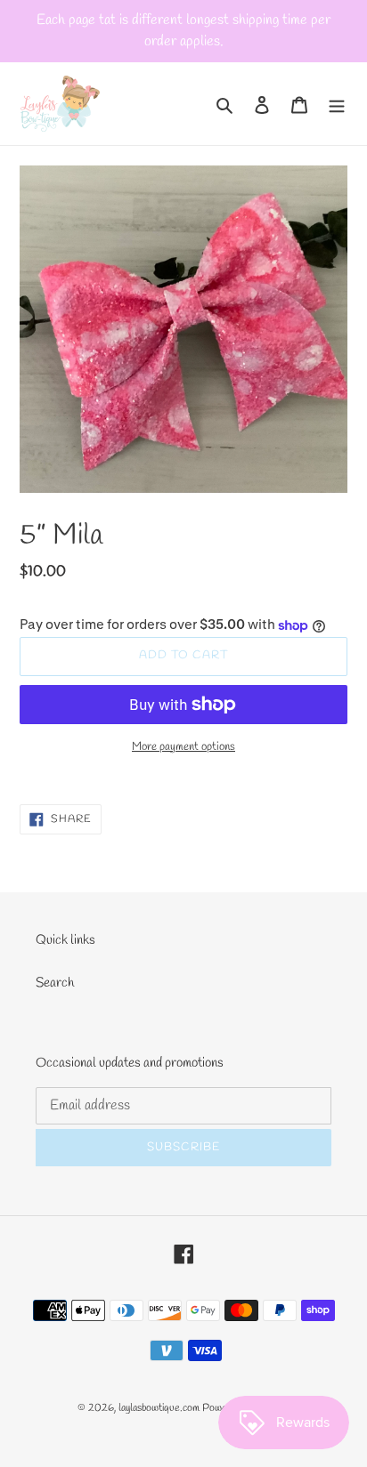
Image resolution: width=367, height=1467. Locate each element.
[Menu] (336, 104)
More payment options (183, 746)
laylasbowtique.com (159, 1408)
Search (55, 983)
